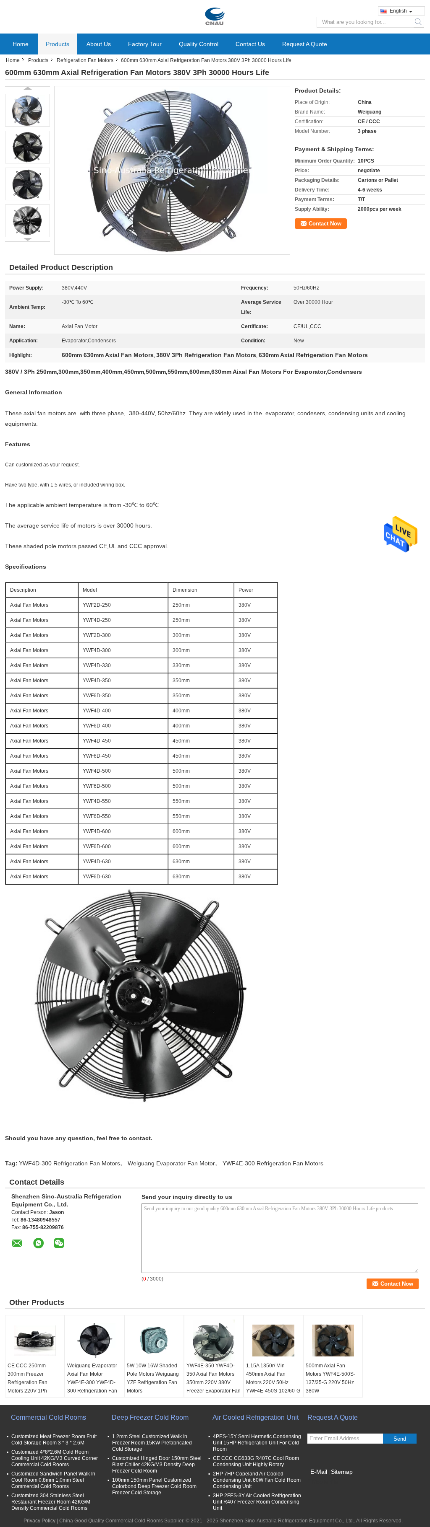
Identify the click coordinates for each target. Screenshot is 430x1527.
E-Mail (318, 1471)
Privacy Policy (39, 1521)
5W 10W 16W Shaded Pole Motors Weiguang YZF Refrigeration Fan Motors (153, 1378)
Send (399, 1439)
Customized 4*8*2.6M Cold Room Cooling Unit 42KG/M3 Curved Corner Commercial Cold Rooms (54, 1458)
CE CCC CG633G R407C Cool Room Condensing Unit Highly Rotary (256, 1461)
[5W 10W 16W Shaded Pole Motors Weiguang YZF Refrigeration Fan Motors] (154, 1340)
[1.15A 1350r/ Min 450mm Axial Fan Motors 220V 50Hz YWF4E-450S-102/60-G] (273, 1340)
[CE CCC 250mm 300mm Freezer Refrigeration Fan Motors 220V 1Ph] (34, 1340)
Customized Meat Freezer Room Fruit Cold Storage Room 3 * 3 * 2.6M (54, 1440)
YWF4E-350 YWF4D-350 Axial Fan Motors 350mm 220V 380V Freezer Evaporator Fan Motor (213, 1382)
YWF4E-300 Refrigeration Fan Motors (273, 1163)
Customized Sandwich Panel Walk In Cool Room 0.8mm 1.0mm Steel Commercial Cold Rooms (53, 1480)
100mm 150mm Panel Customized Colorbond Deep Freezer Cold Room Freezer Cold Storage (154, 1486)
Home (21, 44)
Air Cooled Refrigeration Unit (255, 1417)
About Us (99, 44)
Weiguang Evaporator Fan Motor (171, 1163)
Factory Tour (145, 44)
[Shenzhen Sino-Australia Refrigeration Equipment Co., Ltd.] (215, 16)
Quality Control (198, 44)
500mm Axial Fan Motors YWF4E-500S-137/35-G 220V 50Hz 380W (330, 1378)
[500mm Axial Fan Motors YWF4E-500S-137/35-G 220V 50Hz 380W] (333, 1340)
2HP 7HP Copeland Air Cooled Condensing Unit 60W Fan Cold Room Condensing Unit (257, 1480)
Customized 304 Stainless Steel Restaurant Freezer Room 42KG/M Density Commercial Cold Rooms (50, 1502)
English (398, 11)
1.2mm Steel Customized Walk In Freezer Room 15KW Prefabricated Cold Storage (152, 1443)
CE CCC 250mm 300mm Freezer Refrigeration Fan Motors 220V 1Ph (27, 1378)
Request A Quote (304, 44)
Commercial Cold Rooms (48, 1417)
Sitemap (342, 1471)
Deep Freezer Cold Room (150, 1417)
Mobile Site (325, 1482)
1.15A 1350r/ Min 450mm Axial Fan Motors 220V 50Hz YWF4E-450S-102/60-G (273, 1378)
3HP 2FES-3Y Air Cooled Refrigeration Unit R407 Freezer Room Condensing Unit (257, 1502)
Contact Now (325, 223)
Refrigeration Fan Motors (85, 60)
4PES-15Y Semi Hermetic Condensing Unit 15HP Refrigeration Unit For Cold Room (257, 1443)
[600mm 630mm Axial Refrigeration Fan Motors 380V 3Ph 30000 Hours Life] (27, 110)
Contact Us (250, 44)
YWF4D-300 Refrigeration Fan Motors (69, 1163)
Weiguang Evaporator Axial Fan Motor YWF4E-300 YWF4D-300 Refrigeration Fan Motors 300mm (92, 1382)
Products (57, 44)
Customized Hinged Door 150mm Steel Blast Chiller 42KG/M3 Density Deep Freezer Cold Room (157, 1464)
